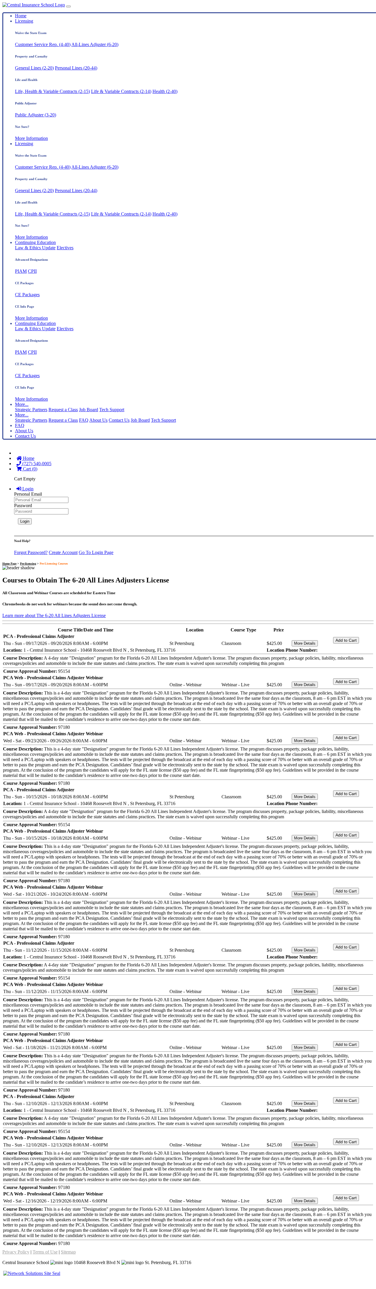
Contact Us (119, 420)
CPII (32, 271)
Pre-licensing (28, 563)
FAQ (83, 420)
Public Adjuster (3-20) (35, 114)
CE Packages (27, 294)
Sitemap (68, 1251)
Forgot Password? (31, 552)
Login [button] (27, 488)
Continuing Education (35, 242)
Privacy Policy (15, 1251)
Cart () (29, 468)
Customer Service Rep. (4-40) (42, 44)
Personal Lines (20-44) (76, 67)
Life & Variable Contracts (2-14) (121, 91)
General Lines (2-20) (34, 67)
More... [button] (21, 404)
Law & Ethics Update (35, 247)
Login (24, 521)
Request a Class (63, 409)
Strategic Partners (31, 409)
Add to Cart (346, 640)
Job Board (88, 409)
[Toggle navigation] (68, 6)
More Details (304, 643)
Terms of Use (45, 1251)
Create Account (63, 552)
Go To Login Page (96, 552)
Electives (65, 247)
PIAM (21, 271)
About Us (98, 420)
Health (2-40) (164, 91)
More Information (31, 138)
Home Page (9, 563)
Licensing (24, 20)
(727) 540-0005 (36, 463)
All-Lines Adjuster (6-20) (94, 44)
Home (20, 15)
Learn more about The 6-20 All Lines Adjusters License (54, 615)
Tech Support (111, 409)
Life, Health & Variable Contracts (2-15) (52, 91)
